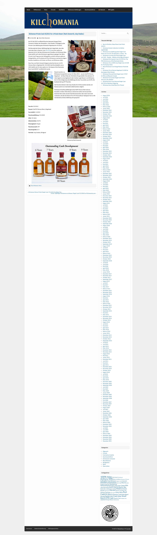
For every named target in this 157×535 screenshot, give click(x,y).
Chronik (53, 9)
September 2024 (107, 138)
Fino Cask (118, 482)
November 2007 (107, 404)
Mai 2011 (105, 363)
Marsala (112, 490)
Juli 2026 (105, 97)
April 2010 (106, 378)
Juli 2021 (105, 205)
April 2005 (106, 431)
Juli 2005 (105, 428)
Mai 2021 (105, 209)
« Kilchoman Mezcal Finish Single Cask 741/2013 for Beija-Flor (44, 192)
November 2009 (107, 383)
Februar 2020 (106, 236)
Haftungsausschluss (53, 528)
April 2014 (106, 327)
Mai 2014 (105, 326)
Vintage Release (109, 499)
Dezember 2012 (107, 350)
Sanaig (102, 496)
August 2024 (106, 140)
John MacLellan (104, 487)
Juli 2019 (105, 247)
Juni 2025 (105, 121)
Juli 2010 (105, 374)
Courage (128, 528)
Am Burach (120, 477)
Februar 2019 (106, 253)
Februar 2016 (106, 303)
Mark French (106, 490)
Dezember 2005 (107, 424)
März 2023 (106, 168)
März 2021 (106, 212)
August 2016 (106, 296)
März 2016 (106, 301)
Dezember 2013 (107, 335)
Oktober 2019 (107, 242)
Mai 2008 (105, 400)
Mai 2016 (105, 298)
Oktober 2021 (107, 199)
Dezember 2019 (107, 238)
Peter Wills (119, 492)
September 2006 (107, 417)
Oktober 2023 (107, 155)
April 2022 (106, 188)
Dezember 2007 (107, 402)
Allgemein (105, 451)
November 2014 (107, 318)
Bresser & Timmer (125, 479)
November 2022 (107, 175)
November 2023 (107, 153)
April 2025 (106, 125)
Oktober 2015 (107, 309)
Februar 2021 (106, 214)
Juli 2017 (105, 283)
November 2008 (107, 396)
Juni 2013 (105, 344)
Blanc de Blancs (117, 479)
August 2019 (106, 246)
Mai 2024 (105, 145)
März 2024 (106, 149)
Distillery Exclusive (108, 482)
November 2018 (107, 257)
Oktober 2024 (107, 136)
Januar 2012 (106, 357)
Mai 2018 (105, 266)
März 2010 (106, 379)
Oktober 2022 (107, 177)
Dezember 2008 (107, 394)
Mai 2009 (105, 389)
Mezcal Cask (118, 490)
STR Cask (110, 498)
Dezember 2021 (107, 195)
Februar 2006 (106, 422)
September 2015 (107, 311)
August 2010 (106, 372)
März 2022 (106, 190)
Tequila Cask (117, 498)
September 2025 (107, 116)
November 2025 (107, 112)
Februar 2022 (106, 192)
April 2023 (106, 166)
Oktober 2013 (107, 338)
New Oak (124, 490)
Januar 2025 (106, 130)
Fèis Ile (124, 483)
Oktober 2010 (107, 370)
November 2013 (107, 337)
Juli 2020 (105, 227)
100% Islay (106, 476)
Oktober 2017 (107, 277)
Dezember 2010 (107, 366)
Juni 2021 (105, 207)
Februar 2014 (106, 331)
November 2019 (107, 240)
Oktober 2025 (107, 114)
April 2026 (106, 103)
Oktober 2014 (107, 320)
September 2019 (107, 244)
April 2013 (106, 346)
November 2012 (107, 352)
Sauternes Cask (111, 496)
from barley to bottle (108, 455)
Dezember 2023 (107, 151)
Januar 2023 (106, 171)
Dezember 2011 (107, 359)
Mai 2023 (105, 164)
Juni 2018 (105, 264)
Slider (119, 496)
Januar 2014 (106, 333)
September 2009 (107, 385)
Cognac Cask (119, 481)
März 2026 (106, 104)
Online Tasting (105, 492)
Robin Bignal (125, 494)
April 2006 (106, 418)
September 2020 (107, 223)
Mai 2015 (105, 313)
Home (28, 9)
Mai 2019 (105, 249)
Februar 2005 (106, 433)
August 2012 (106, 353)
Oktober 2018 (107, 259)
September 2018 (107, 261)
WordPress (121, 528)
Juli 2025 (105, 119)
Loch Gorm (113, 487)
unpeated (102, 499)
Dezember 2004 (107, 435)
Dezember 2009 (107, 381)
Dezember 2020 (107, 218)
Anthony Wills (106, 479)
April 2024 (106, 147)
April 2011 (106, 365)
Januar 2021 (106, 216)
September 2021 (107, 201)
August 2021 (106, 203)
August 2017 (106, 281)
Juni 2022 (105, 184)
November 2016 (107, 292)
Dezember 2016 (107, 290)
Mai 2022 (105, 186)
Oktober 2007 (107, 405)
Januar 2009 (106, 392)
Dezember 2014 (107, 316)
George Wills (106, 484)
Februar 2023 (106, 169)
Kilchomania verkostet (109, 458)
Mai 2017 (105, 285)
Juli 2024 (105, 142)
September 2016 (107, 294)
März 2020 (106, 235)
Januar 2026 (106, 108)
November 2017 (107, 275)
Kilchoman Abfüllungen (74, 9)
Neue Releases (34, 185)
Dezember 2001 (107, 441)
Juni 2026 (105, 99)
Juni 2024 (105, 143)
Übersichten (106, 466)
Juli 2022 (105, 183)
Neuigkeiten (106, 462)
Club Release (112, 481)
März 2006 (106, 420)
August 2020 (106, 225)
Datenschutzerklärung (40, 528)
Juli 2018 (105, 262)
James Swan (117, 485)
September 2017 (107, 279)
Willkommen (37, 9)
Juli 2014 (105, 324)
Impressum (29, 528)
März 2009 (106, 391)
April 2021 (106, 210)
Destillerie (62, 9)
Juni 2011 (105, 361)
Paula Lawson (112, 492)
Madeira (119, 489)
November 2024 (107, 134)
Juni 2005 (105, 430)
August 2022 (106, 181)
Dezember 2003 (107, 437)
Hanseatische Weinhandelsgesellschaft (108, 484)
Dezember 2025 (107, 110)
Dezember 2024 (107, 132)
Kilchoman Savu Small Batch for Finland (113, 85)
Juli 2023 (105, 160)
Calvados (103, 481)
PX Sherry (109, 494)
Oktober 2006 (107, 415)
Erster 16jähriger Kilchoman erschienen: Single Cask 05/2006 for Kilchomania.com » (73, 193)
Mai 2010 (105, 376)
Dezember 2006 (107, 413)
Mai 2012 (105, 355)
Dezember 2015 (107, 305)
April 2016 (106, 300)
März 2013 (106, 348)
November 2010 (107, 368)
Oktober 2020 (107, 221)
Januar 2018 (106, 272)
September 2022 (107, 179)
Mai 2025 (105, 123)
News (45, 9)
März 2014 (106, 329)
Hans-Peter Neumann (44, 38)
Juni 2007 (105, 409)
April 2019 (106, 251)
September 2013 (107, 340)
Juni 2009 (105, 387)
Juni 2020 (105, 229)
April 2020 (106, 233)
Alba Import (115, 477)
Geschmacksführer (90, 9)
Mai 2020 (105, 231)
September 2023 (107, 156)
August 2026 (106, 95)
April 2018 (106, 268)
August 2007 (106, 407)
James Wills (124, 485)
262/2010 (48, 50)
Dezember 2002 (107, 439)
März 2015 (106, 314)
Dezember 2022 (107, 173)
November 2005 (107, 426)
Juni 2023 (105, 162)
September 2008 (107, 398)
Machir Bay (122, 487)
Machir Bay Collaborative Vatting (108, 489)
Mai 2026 (105, 101)
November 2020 (107, 220)
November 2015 (107, 307)
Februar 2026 (106, 106)
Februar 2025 (106, 129)
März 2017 (106, 287)
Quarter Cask (117, 494)
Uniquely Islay (123, 498)
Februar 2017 (106, 288)
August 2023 (106, 158)
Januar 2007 (106, 411)
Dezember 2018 (107, 255)
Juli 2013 (105, 342)
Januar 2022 (106, 194)
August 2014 (106, 322)
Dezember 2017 (107, 274)
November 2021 (107, 197)
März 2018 (106, 270)
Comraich (124, 481)
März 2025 (106, 127)
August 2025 (106, 117)
